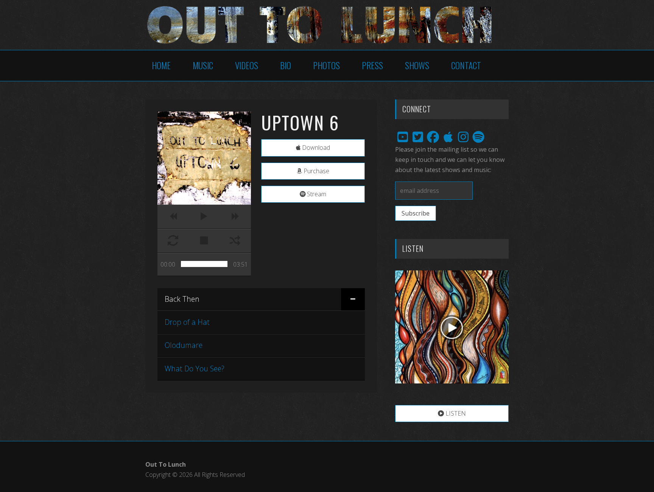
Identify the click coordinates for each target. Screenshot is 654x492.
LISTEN (455, 413)
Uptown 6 (300, 122)
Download (315, 147)
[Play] (204, 216)
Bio (285, 65)
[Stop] (204, 241)
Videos (246, 65)
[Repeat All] (172, 241)
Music (203, 65)
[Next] (235, 216)
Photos (326, 65)
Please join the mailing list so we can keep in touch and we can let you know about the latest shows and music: (450, 159)
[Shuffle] (235, 241)
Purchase (315, 171)
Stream (315, 194)
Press (372, 65)
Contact (466, 65)
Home (161, 65)
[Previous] (172, 216)
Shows (417, 65)
